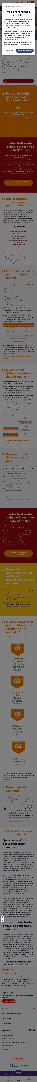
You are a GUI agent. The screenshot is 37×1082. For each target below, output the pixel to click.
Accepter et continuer (24, 50)
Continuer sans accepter (12, 6)
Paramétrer (9, 50)
